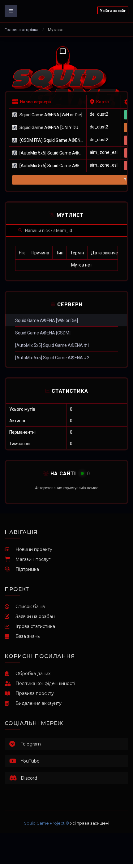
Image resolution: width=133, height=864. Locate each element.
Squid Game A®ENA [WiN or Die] (46, 320)
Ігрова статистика (35, 626)
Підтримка (27, 569)
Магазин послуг (32, 559)
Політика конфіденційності (45, 683)
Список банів (30, 606)
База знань (27, 636)
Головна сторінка (21, 29)
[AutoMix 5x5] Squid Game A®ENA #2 (52, 357)
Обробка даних (32, 673)
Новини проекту (33, 549)
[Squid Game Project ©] (66, 78)
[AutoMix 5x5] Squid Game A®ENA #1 (52, 345)
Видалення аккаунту (38, 703)
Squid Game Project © (46, 823)
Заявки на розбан (35, 616)
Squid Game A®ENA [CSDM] (43, 332)
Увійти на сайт (113, 11)
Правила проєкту (34, 693)
